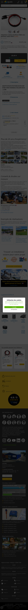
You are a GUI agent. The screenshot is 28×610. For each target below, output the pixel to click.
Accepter (14, 307)
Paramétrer (14, 309)
